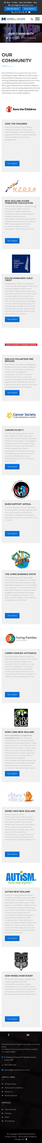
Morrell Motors (28, 1134)
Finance (8, 1113)
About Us (8, 1092)
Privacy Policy (10, 1084)
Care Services (10, 1109)
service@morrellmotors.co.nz (22, 5)
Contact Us (19, 1139)
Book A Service (29, 9)
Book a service (10, 1095)
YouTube (28, 1035)
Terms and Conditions (13, 1088)
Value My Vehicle (13, 9)
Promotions (9, 1121)
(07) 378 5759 (19, 12)
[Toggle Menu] (37, 19)
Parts (6, 1117)
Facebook (9, 1035)
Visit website (12, 164)
